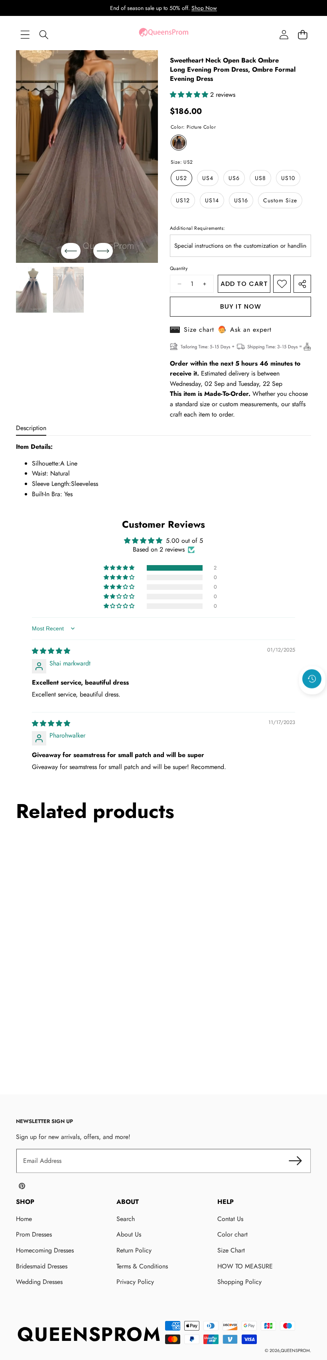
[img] (51, 651)
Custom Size (280, 200)
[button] (302, 34)
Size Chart (231, 1250)
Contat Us (230, 1218)
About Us (128, 1234)
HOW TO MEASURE (245, 1266)
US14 (212, 200)
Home (24, 1218)
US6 (234, 178)
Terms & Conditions (142, 1266)
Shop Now (204, 8)
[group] (31, 290)
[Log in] (284, 34)
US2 (181, 178)
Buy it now (240, 306)
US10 (288, 178)
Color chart (232, 1234)
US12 (183, 200)
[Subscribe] (295, 1161)
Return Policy (134, 1250)
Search (125, 1218)
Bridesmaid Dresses (41, 1266)
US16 (241, 200)
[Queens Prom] (163, 34)
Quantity (178, 268)
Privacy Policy (135, 1281)
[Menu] (25, 34)
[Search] (44, 34)
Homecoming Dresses (45, 1250)
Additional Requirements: (197, 228)
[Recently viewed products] (311, 678)
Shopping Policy (239, 1281)
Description (31, 427)
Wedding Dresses (39, 1281)
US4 (207, 178)
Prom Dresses (34, 1234)
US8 (260, 178)
